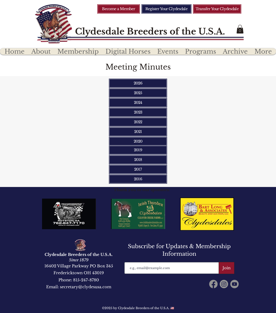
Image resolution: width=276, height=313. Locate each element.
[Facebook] (213, 284)
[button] (240, 29)
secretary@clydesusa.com (85, 287)
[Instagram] (224, 284)
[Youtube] (234, 284)
